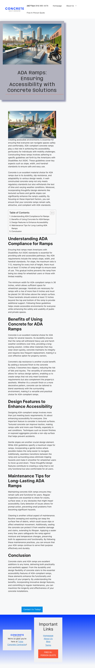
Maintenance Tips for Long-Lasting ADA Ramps (29, 227)
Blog (48, 641)
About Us (70, 6)
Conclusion (16, 231)
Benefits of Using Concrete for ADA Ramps (30, 219)
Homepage (57, 6)
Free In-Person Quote (36, 13)
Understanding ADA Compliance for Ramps (30, 216)
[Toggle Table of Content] (51, 213)
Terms (48, 645)
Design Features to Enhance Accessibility (29, 222)
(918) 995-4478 (37, 6)
